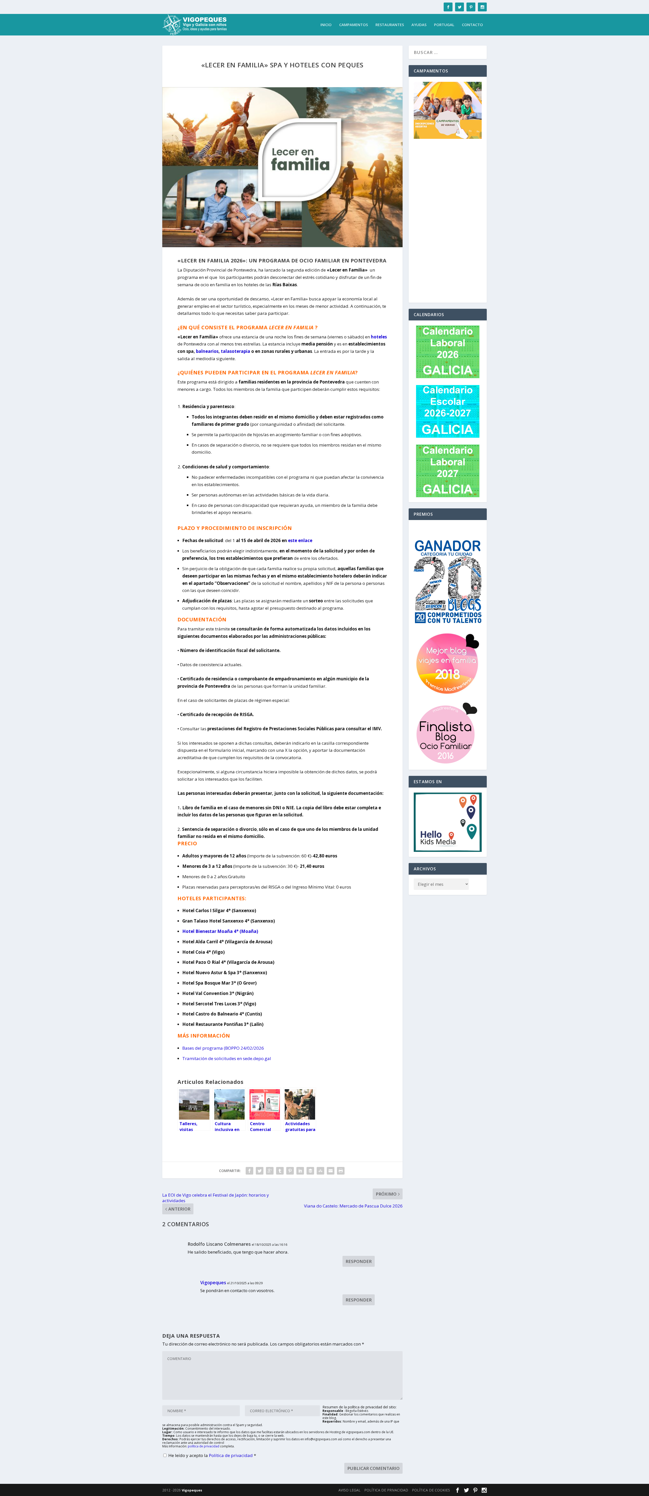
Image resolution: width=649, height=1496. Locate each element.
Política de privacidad (231, 1455)
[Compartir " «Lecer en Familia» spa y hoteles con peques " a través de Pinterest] (290, 1171)
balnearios (207, 351)
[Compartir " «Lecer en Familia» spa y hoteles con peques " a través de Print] (341, 1171)
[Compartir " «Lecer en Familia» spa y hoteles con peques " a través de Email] (331, 1171)
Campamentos (353, 25)
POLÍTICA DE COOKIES (431, 1490)
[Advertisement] (448, 222)
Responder (359, 1261)
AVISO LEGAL (349, 1490)
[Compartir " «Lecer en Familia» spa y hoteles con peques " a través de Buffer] (310, 1171)
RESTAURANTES (389, 25)
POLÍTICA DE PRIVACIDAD (386, 1490)
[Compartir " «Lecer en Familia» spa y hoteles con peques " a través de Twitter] (260, 1171)
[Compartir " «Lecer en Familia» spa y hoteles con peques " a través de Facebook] (249, 1171)
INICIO (326, 25)
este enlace (300, 540)
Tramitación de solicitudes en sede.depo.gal (226, 1058)
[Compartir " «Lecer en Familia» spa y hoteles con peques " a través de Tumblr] (280, 1171)
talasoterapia (235, 351)
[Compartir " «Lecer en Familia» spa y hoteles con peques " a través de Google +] (270, 1171)
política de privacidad (203, 1446)
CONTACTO (472, 25)
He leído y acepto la (212, 1455)
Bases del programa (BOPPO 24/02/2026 (223, 1048)
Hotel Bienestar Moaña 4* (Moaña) (220, 931)
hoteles (379, 337)
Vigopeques (213, 1282)
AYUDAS (418, 25)
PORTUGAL (444, 25)
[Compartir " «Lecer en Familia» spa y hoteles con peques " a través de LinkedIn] (300, 1171)
